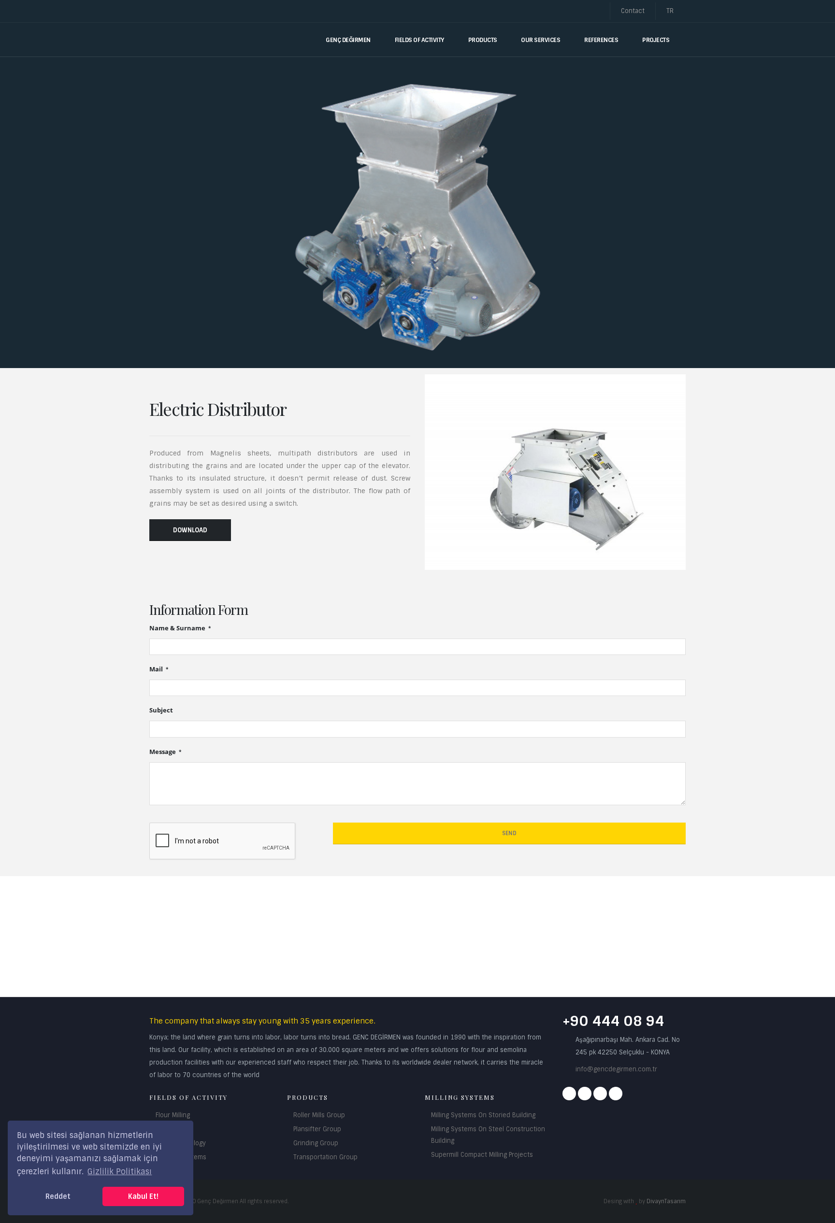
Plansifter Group (317, 1129)
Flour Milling (173, 1115)
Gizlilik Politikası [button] (119, 1171)
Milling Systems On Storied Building (483, 1115)
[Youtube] (600, 1093)
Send (509, 833)
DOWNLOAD (190, 530)
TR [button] (671, 11)
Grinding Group (315, 1143)
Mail (156, 669)
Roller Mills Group (319, 1115)
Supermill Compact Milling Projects (482, 1155)
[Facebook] (569, 1093)
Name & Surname (178, 628)
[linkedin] (615, 1093)
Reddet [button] (58, 1196)
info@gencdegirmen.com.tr (616, 1069)
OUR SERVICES (540, 40)
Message (163, 752)
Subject (161, 710)
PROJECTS (655, 40)
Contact (633, 11)
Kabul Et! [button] (143, 1196)
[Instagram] (584, 1093)
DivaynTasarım (666, 1201)
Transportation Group (325, 1157)
